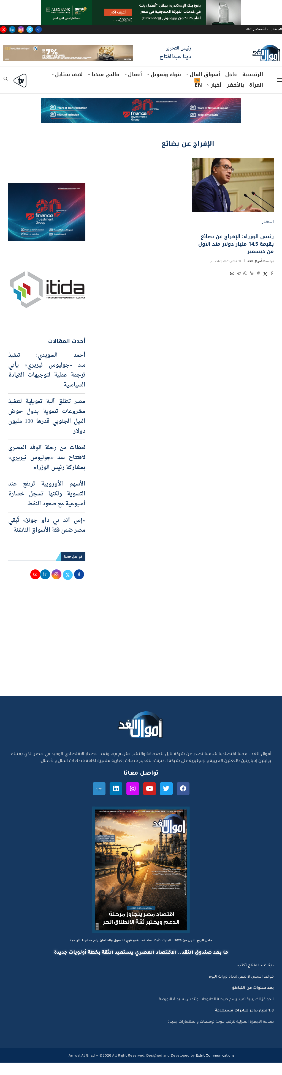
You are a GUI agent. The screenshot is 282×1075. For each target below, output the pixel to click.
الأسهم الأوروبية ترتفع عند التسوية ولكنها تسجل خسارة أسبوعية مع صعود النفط (46, 507)
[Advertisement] (141, 656)
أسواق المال (205, 87)
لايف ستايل (69, 87)
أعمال (135, 87)
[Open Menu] (279, 92)
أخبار (216, 98)
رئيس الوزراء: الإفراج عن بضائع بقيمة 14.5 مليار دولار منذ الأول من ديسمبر (236, 256)
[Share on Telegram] (239, 286)
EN (198, 98)
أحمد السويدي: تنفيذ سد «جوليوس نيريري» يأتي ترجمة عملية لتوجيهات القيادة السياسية (46, 383)
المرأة (256, 98)
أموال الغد (254, 274)
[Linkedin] (12, 29)
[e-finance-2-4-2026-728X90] (141, 115)
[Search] (5, 93)
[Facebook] (38, 29)
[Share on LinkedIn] (252, 286)
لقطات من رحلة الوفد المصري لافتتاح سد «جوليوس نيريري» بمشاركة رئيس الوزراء (46, 470)
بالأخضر (235, 98)
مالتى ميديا (105, 87)
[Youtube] (3, 29)
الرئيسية (252, 87)
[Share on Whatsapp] (245, 286)
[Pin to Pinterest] (259, 286)
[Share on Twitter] (265, 286)
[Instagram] (21, 29)
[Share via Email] (232, 286)
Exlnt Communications (215, 1068)
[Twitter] (29, 29)
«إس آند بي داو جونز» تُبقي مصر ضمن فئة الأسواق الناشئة (46, 538)
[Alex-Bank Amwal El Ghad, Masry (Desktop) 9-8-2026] (141, 5)
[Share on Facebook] (272, 286)
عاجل (231, 87)
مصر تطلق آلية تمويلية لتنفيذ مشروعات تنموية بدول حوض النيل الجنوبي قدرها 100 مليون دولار (46, 429)
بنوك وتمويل (166, 87)
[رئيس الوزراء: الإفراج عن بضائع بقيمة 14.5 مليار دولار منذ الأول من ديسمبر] (233, 197)
